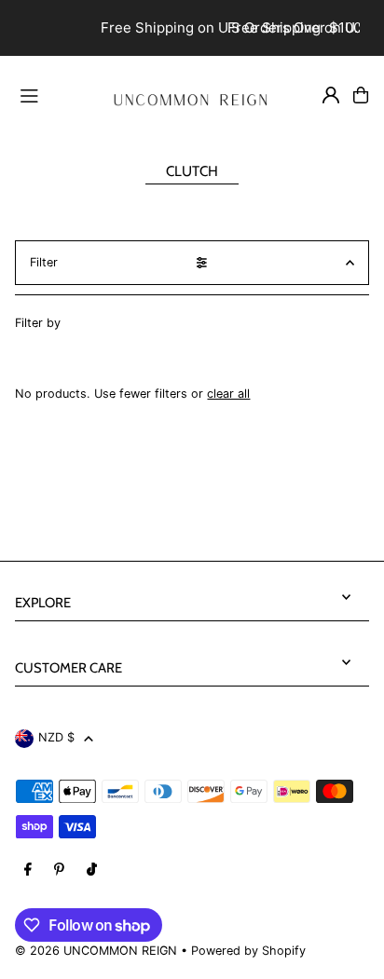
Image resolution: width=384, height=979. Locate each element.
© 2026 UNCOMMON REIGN (96, 951)
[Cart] (360, 95)
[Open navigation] (51, 94)
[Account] (330, 95)
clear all (228, 394)
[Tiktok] (92, 870)
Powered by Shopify (248, 951)
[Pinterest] (59, 870)
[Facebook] (28, 870)
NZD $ (56, 737)
